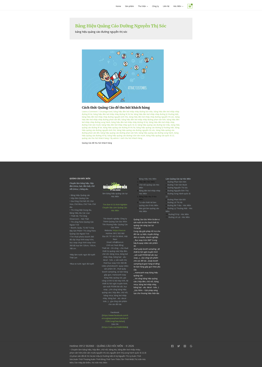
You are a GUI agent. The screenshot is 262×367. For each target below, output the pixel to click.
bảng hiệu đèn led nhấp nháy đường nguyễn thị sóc (151, 117)
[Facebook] (172, 346)
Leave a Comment (90, 111)
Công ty (155, 6)
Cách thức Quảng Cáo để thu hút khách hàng (116, 107)
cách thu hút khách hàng (131, 138)
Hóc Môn (177, 6)
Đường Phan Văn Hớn (177, 182)
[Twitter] (178, 346)
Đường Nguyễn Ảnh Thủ (178, 190)
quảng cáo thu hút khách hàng (95, 138)
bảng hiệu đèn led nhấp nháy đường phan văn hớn (143, 119)
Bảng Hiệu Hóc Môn (147, 179)
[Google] (191, 346)
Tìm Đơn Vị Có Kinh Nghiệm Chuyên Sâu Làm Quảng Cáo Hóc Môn (115, 207)
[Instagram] (185, 346)
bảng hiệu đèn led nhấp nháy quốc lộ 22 (119, 125)
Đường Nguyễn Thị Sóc (178, 187)
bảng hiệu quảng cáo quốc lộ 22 (160, 135)
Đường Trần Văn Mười (177, 185)
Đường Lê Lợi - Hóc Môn (179, 217)
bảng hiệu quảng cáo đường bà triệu (154, 125)
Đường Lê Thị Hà (174, 202)
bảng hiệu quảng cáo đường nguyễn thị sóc (136, 130)
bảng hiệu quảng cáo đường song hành (156, 133)
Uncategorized (105, 111)
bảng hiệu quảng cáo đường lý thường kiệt (155, 127)
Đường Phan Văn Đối (177, 199)
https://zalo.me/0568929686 (114, 327)
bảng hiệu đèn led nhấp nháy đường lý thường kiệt (156, 114)
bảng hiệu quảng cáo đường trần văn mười (126, 135)
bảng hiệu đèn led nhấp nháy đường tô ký (129, 122)
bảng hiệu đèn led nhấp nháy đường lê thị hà (113, 114)
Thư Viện (142, 6)
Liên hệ (166, 6)
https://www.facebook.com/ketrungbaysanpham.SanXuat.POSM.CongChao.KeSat (115, 318)
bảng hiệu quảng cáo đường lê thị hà (119, 127)
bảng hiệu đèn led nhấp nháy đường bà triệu (133, 111)
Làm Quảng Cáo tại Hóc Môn (178, 179)
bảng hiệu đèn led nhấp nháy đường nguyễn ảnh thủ (105, 117)
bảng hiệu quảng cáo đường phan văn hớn (119, 133)
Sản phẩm (129, 6)
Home (118, 6)
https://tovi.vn (119, 230)
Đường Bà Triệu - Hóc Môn (179, 205)
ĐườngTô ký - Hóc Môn (179, 214)
